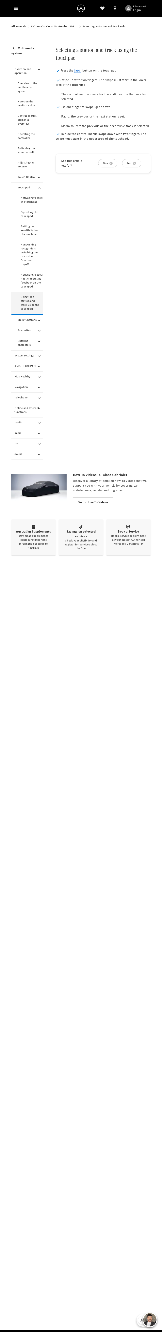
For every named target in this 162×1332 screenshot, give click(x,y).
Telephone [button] (20, 397)
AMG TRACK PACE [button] (25, 366)
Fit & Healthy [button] (22, 376)
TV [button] (16, 443)
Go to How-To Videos (93, 502)
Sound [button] (18, 454)
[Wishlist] (102, 8)
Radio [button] (18, 433)
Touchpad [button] (24, 187)
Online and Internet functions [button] (26, 410)
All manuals (18, 26)
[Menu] (16, 8)
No (129, 163)
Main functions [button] (27, 320)
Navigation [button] (21, 387)
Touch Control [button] (27, 177)
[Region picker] (115, 8)
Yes (105, 163)
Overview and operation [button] (22, 71)
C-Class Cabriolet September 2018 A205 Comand (54, 26)
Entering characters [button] (24, 343)
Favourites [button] (24, 330)
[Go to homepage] (81, 8)
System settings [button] (24, 355)
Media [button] (18, 422)
